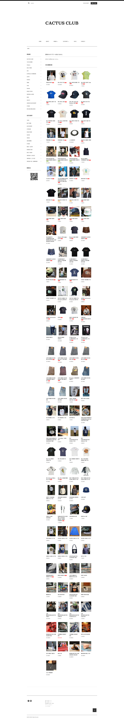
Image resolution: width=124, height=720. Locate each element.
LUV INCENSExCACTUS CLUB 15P (85, 615)
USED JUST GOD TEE (85, 121)
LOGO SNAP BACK (85, 200)
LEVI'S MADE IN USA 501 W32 (85, 378)
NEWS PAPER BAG (85, 594)
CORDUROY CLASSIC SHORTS (85, 237)
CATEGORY (65, 41)
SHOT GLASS (84, 575)
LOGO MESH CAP (73, 516)
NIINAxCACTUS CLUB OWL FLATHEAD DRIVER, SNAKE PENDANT (63, 518)
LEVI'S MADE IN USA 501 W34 (62, 399)
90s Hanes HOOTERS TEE (63, 121)
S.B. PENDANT (49, 672)
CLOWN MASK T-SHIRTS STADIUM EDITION (62, 260)
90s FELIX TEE (61, 82)
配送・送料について (48, 701)
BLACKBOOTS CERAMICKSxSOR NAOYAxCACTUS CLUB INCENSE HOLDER (51, 239)
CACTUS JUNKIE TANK (86, 140)
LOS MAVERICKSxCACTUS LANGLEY (62, 615)
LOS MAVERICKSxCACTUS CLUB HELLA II (74, 615)
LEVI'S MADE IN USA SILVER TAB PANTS (62, 378)
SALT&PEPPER (61, 594)
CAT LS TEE (83, 556)
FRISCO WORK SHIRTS (61, 338)
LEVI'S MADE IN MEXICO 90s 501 (73, 576)
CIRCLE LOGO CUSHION (49, 517)
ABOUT (47, 41)
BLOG (75, 41)
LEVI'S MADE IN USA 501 (50, 399)
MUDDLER (48, 594)
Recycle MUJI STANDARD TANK (85, 159)
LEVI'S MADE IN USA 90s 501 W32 (50, 358)
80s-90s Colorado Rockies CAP (73, 102)
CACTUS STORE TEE (62, 200)
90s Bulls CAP (61, 101)
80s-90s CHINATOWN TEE (63, 478)
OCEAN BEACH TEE (62, 279)
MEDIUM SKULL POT (85, 653)
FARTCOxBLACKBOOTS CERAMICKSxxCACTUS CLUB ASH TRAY (86, 419)
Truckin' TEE (49, 178)
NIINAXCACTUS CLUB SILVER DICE (51, 635)
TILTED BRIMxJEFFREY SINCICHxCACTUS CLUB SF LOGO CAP (63, 180)
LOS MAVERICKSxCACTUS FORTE (51, 615)
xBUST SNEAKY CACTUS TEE (72, 399)
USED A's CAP (84, 516)
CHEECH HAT (49, 82)
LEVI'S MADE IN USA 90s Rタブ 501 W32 (62, 358)
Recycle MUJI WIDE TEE (73, 237)
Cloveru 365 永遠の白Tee (62, 237)
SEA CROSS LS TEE (50, 538)
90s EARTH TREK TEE (74, 121)
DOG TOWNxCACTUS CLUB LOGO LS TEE (74, 478)
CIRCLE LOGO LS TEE (51, 556)
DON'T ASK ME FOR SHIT (73, 318)
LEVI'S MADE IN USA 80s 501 (74, 358)
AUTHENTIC (72, 417)
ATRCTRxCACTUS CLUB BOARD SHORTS (51, 159)
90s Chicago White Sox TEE (50, 478)
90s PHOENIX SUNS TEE (50, 121)
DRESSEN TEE (84, 178)
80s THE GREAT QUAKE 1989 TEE (84, 459)
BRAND (55, 41)
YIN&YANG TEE (49, 140)
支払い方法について (48, 700)
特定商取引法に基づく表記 (49, 703)
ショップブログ (47, 706)
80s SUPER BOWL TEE (74, 82)
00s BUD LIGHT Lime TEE (86, 83)
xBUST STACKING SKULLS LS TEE (50, 498)
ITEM (94, 3)
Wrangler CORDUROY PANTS (74, 378)
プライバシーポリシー (48, 704)
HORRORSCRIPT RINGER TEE (50, 576)
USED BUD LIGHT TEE (51, 101)
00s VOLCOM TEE (62, 459)
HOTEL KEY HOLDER (85, 634)
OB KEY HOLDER (49, 279)
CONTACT (83, 41)
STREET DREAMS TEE (86, 279)
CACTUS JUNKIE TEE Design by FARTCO (62, 299)
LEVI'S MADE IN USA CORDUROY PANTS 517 (50, 379)
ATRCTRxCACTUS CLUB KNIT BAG (73, 557)
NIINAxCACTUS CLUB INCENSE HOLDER (74, 654)
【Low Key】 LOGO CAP (62, 439)
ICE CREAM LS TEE (50, 417)
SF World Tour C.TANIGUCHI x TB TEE (73, 339)
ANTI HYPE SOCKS (85, 398)
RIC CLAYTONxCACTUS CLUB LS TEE (73, 440)
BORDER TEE (72, 178)
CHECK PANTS (49, 337)
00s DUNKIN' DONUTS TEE (74, 459)
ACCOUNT (87, 3)
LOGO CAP (83, 497)
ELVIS (59, 317)
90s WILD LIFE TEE (85, 101)
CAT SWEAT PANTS (50, 653)
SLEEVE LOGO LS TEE (62, 538)
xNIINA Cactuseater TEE (86, 299)
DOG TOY (60, 653)
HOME (40, 41)
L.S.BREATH (72, 140)
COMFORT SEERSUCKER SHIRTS (86, 318)
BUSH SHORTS (61, 575)
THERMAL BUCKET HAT (62, 635)
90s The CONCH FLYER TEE (50, 459)
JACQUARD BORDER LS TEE (62, 498)
